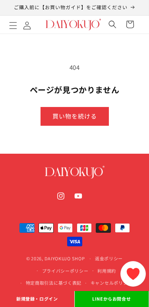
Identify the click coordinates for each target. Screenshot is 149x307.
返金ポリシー (109, 258)
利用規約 (106, 270)
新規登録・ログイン (37, 298)
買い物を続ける (74, 116)
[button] (22, 24)
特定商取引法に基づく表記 (53, 282)
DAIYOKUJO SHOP (65, 258)
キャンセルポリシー (111, 282)
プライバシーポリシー (65, 270)
